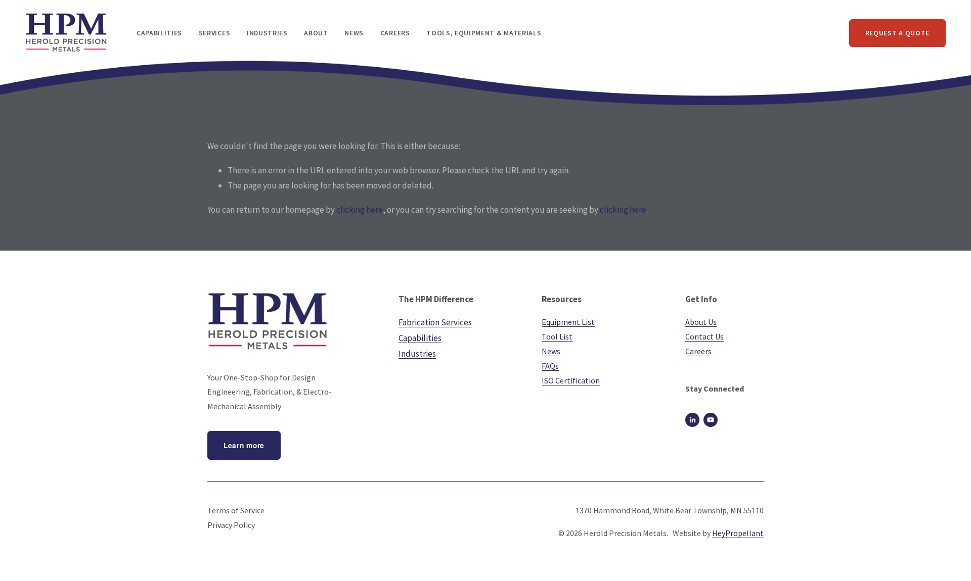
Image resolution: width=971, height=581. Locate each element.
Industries (417, 353)
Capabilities (420, 338)
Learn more (244, 445)
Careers (395, 33)
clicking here (359, 209)
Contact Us (704, 336)
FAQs (550, 366)
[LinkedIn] (692, 420)
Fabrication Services (435, 322)
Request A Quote (897, 33)
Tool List (557, 336)
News (354, 33)
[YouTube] (710, 420)
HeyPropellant (738, 533)
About (316, 33)
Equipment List (568, 322)
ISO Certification (571, 380)
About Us (701, 322)
